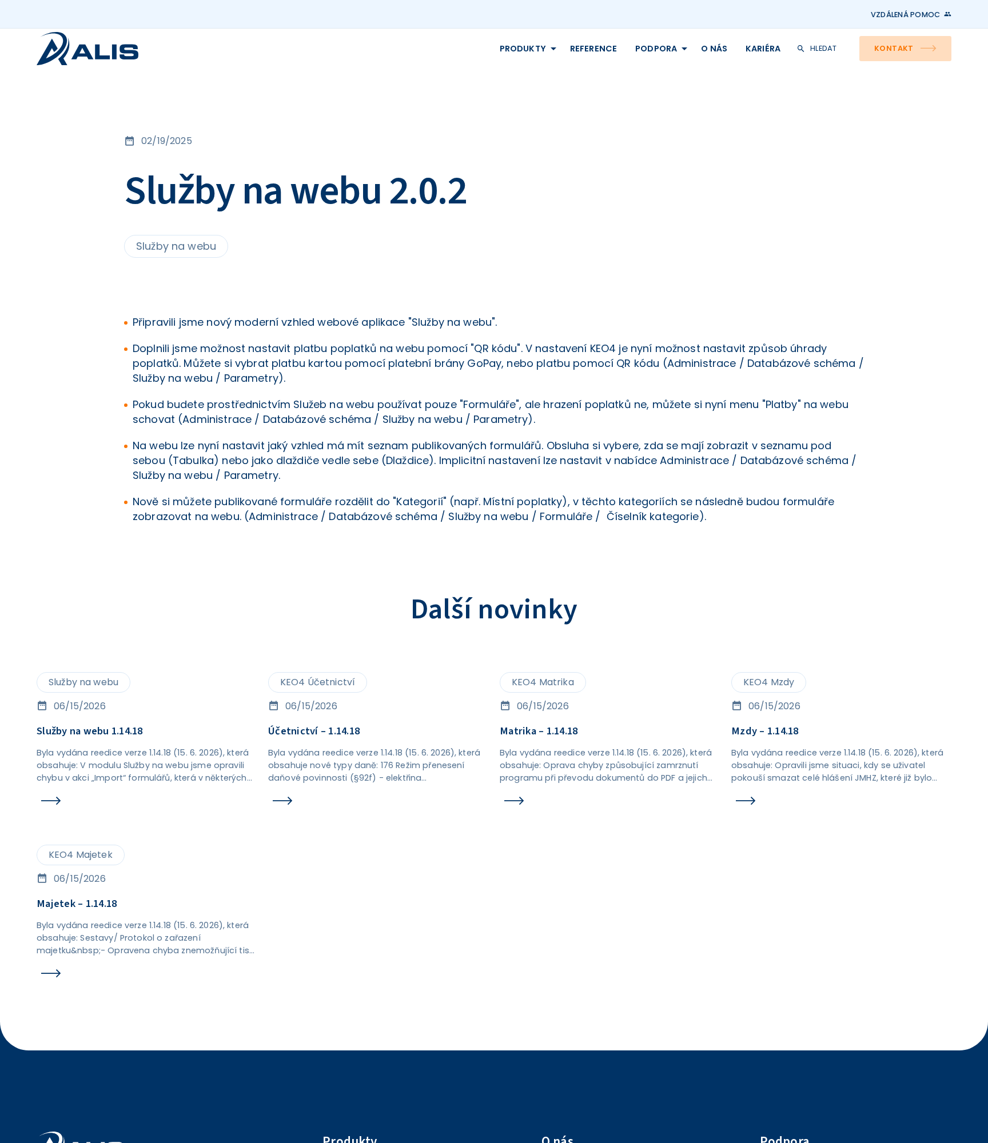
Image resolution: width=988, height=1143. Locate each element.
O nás (657, 54)
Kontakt (881, 54)
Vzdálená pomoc (895, 15)
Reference (509, 54)
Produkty (424, 54)
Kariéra (717, 54)
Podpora (586, 54)
